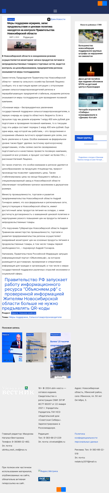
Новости (11, 19)
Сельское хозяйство (27, 313)
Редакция (28, 37)
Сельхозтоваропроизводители (45, 317)
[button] (105, 11)
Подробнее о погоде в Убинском (91, 157)
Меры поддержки (18, 317)
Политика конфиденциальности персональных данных (86, 437)
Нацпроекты (55, 335)
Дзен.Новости (58, 19)
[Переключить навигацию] (55, 11)
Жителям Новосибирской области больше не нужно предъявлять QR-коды (30, 303)
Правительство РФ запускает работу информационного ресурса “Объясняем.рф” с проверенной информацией (36, 286)
